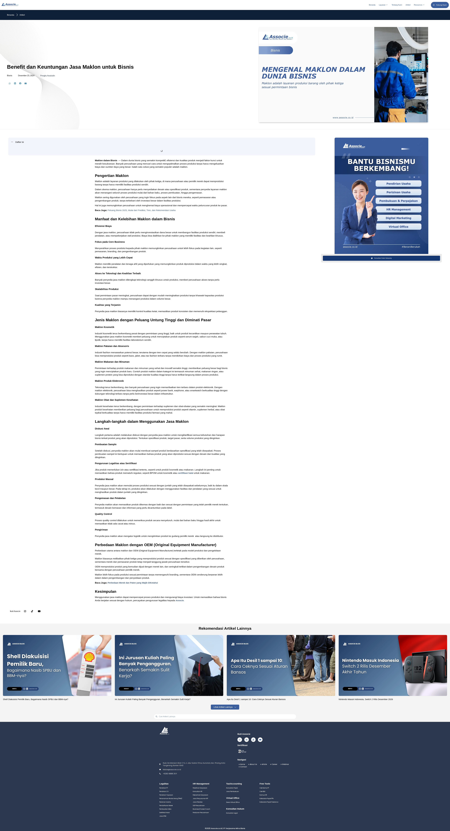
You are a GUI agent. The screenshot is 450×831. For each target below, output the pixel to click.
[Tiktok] (253, 739)
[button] (9, 83)
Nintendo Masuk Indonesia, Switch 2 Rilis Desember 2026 (366, 699)
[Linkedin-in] (246, 739)
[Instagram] (25, 611)
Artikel (408, 5)
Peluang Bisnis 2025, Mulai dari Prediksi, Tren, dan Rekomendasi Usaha (142, 210)
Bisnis (9, 76)
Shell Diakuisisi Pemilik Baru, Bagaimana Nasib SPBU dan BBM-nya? (35, 699)
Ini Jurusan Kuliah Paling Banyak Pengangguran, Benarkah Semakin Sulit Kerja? (152, 699)
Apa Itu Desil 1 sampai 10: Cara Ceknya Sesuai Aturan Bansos (256, 699)
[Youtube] (260, 739)
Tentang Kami (397, 5)
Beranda (372, 5)
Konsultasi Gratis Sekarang (383, 258)
